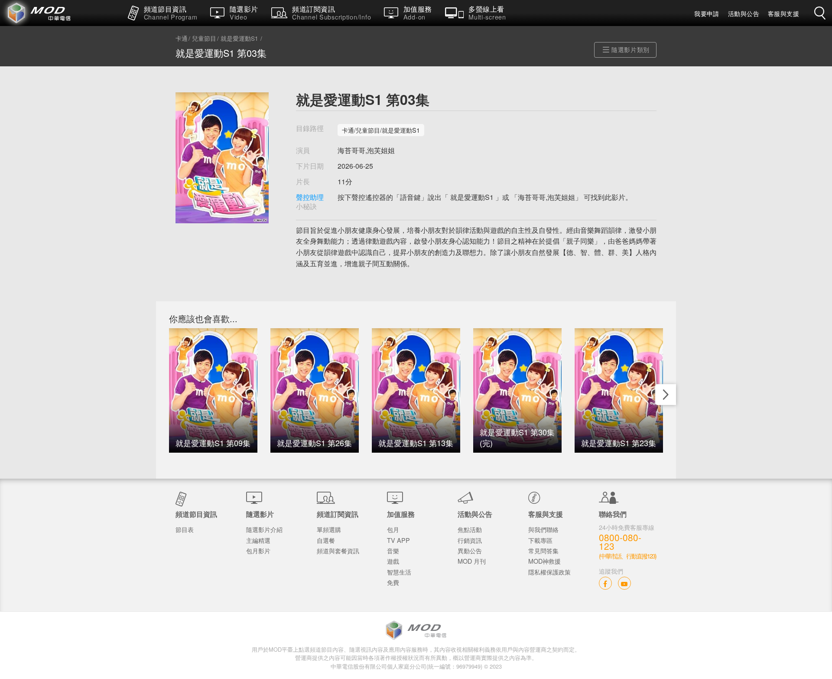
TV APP (398, 540)
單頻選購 (329, 529)
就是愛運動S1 (239, 39)
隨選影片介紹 (264, 529)
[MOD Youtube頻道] (624, 583)
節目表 (185, 529)
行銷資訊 (470, 540)
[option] (213, 390)
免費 (393, 582)
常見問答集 (543, 550)
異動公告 (470, 550)
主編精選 (258, 540)
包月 (393, 529)
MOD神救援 (544, 560)
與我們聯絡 (543, 529)
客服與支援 (783, 13)
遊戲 (393, 560)
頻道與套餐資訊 (338, 550)
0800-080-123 (620, 542)
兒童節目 (204, 39)
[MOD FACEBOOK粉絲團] (605, 583)
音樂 (393, 550)
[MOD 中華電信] (60, 13)
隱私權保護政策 (549, 571)
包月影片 (258, 550)
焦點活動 (470, 529)
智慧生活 (399, 571)
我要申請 (706, 13)
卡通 (182, 39)
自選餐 (326, 540)
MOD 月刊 (472, 560)
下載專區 (540, 540)
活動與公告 (743, 13)
